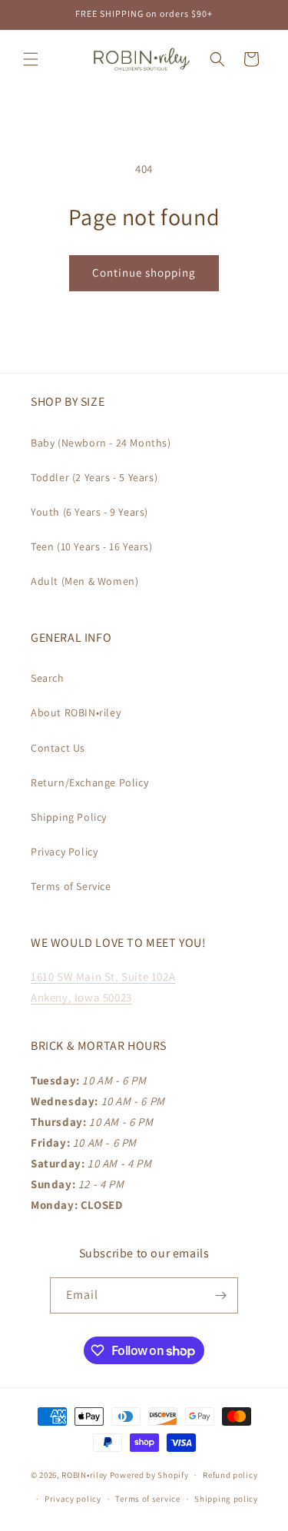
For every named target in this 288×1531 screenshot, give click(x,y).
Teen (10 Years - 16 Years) (92, 546)
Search (48, 678)
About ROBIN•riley (76, 712)
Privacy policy (73, 1498)
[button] (31, 59)
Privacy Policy (64, 851)
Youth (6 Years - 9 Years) (89, 512)
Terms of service (147, 1498)
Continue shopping (144, 272)
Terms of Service (71, 886)
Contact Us (58, 748)
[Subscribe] (220, 1295)
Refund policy (230, 1475)
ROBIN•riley (84, 1475)
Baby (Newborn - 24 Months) (101, 443)
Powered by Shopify (149, 1475)
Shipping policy (226, 1498)
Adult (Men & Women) (84, 581)
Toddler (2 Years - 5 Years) (94, 477)
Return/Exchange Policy (89, 782)
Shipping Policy (69, 817)
